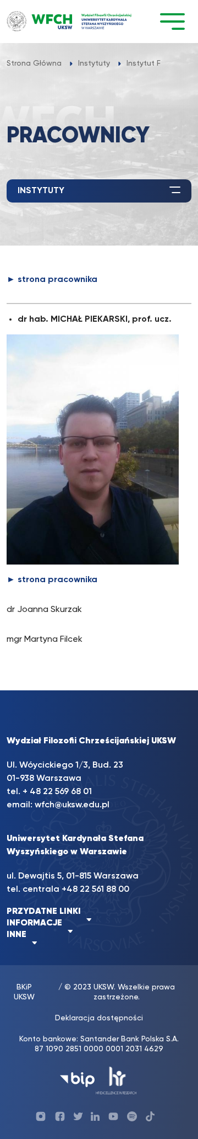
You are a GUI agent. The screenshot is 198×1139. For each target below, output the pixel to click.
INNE (16, 934)
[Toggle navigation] (172, 21)
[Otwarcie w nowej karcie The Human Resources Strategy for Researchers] (116, 1079)
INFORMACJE (34, 923)
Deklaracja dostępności (99, 1018)
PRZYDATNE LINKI (44, 911)
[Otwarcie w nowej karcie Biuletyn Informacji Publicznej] (77, 1079)
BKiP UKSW (24, 992)
